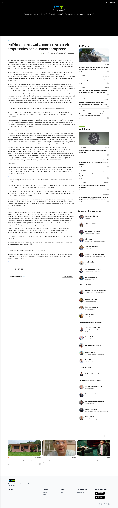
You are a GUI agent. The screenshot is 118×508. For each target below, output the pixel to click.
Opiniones (52, 14)
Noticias (36, 14)
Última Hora (28, 14)
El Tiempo (90, 14)
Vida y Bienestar (81, 14)
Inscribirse (112, 2)
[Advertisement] (59, 26)
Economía (43, 14)
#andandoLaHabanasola (16, 258)
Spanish (45, 492)
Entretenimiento (70, 14)
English (44, 494)
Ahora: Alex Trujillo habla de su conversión (18, 460)
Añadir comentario (67, 276)
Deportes (60, 14)
